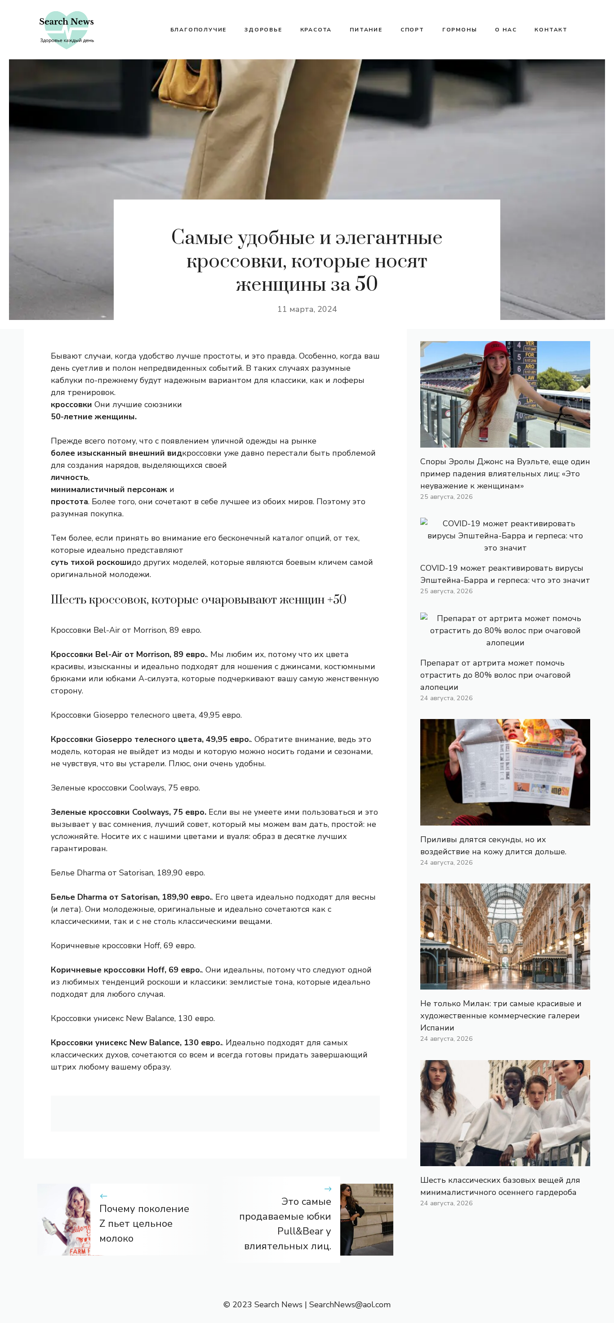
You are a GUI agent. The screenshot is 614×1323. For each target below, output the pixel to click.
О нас (505, 29)
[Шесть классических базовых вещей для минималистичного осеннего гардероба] (505, 1159)
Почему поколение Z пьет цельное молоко (144, 1223)
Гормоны (459, 29)
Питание (366, 29)
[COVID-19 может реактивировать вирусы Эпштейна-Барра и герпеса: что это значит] (505, 547)
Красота (316, 29)
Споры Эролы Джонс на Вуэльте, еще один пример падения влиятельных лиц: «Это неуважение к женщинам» (505, 473)
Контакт (551, 29)
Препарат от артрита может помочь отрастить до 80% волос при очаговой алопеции (495, 675)
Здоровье (263, 29)
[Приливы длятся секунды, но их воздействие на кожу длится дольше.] (505, 819)
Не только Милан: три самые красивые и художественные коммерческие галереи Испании (501, 1015)
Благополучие (198, 29)
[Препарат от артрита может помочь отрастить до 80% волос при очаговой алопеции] (505, 642)
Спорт (412, 29)
